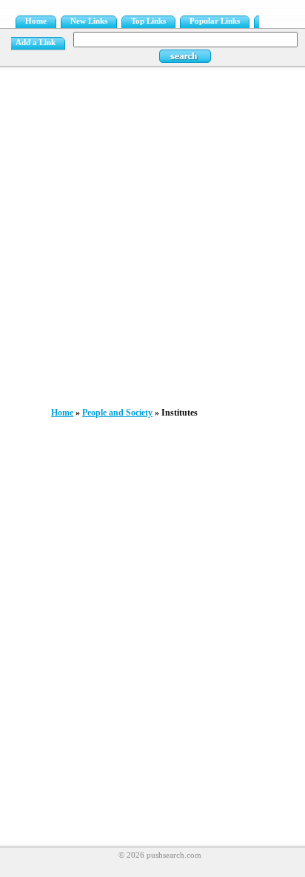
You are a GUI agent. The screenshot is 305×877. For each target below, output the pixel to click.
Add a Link (36, 42)
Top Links (148, 21)
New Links (88, 21)
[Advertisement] (152, 233)
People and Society (117, 412)
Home (36, 21)
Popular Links (215, 21)
